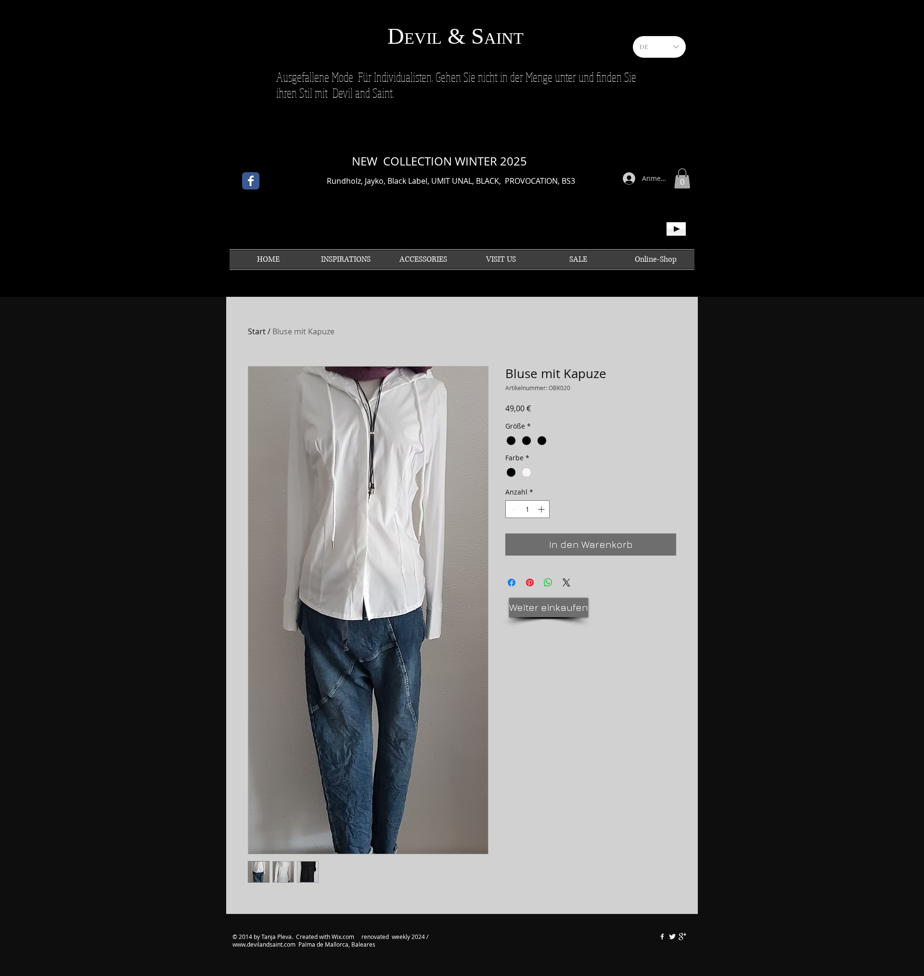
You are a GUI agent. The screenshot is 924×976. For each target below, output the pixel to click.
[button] (682, 178)
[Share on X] (566, 582)
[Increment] (542, 509)
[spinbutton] (527, 509)
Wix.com (344, 936)
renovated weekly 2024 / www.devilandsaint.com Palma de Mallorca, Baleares (330, 940)
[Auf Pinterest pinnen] (530, 582)
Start (257, 331)
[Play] (676, 229)
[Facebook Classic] (250, 181)
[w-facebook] (662, 936)
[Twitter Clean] (672, 936)
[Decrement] (513, 509)
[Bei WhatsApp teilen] (548, 582)
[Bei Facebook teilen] (511, 582)
